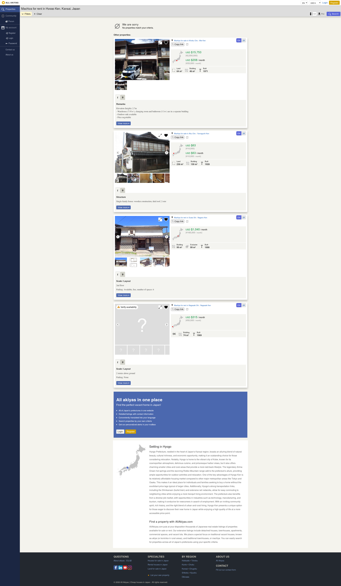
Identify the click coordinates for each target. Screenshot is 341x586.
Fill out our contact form (226, 569)
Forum (11, 21)
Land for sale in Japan (157, 568)
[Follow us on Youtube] (125, 568)
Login (325, 2)
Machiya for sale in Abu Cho (185, 133)
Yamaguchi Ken (203, 133)
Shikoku (185, 572)
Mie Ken (202, 40)
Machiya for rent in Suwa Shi (185, 217)
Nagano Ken (202, 217)
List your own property (158, 575)
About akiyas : (123, 560)
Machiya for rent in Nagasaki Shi (186, 305)
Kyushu (193, 572)
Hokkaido (186, 560)
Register (334, 2)
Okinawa (185, 576)
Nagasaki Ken (205, 305)
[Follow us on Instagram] (130, 568)
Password (13, 43)
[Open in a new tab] (187, 44)
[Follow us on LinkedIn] (120, 568)
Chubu (191, 564)
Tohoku (194, 560)
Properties (10, 9)
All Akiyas (220, 560)
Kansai (185, 568)
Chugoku (193, 568)
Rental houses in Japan (158, 564)
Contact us (10, 49)
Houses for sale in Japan (158, 560)
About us (9, 54)
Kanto (184, 564)
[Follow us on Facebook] (116, 568)
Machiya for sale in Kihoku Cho (186, 40)
